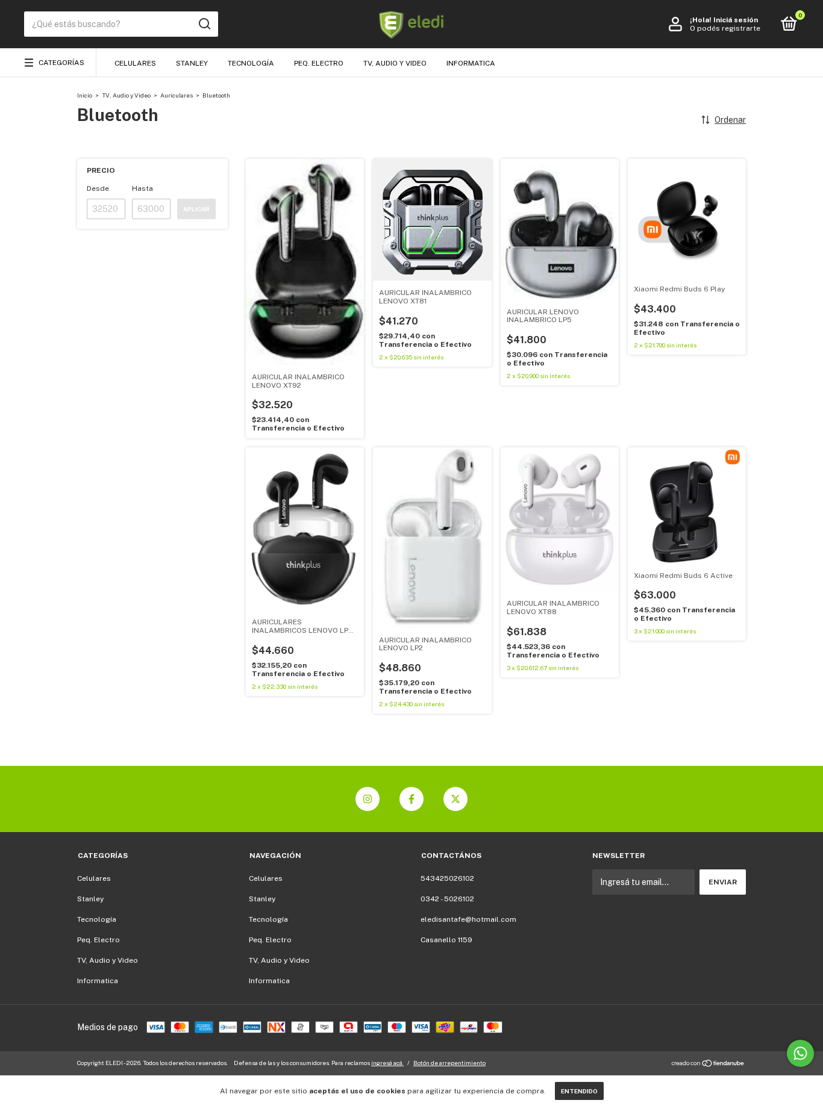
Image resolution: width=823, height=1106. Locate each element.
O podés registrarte (725, 28)
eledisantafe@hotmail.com (468, 919)
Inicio (84, 95)
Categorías (61, 62)
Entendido (579, 1091)
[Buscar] (204, 24)
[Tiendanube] (708, 1064)
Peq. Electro (318, 63)
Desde (98, 188)
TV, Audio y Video (395, 63)
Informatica (470, 63)
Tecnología (251, 63)
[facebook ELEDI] (411, 799)
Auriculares (176, 95)
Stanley (192, 63)
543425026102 (447, 878)
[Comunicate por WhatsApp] (800, 1053)
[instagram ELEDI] (367, 799)
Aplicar (196, 209)
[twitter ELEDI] (455, 799)
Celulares (135, 63)
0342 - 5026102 (447, 899)
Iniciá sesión (735, 20)
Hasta (142, 188)
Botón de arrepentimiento (449, 1062)
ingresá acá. (387, 1062)
